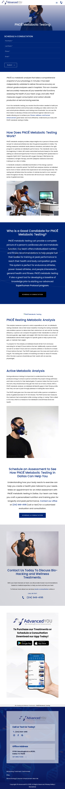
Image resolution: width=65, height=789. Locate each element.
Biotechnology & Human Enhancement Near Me (22, 779)
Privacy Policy (49, 784)
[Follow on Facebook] (18, 735)
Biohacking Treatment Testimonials (18, 771)
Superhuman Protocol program (32, 285)
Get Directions (18, 757)
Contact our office (48, 501)
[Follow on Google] (22, 735)
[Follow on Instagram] (14, 735)
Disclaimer (32, 787)
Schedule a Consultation (32, 294)
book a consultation (42, 589)
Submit (9, 65)
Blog (8, 775)
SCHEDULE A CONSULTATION (32, 515)
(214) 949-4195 (19, 504)
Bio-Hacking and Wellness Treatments (25, 705)
